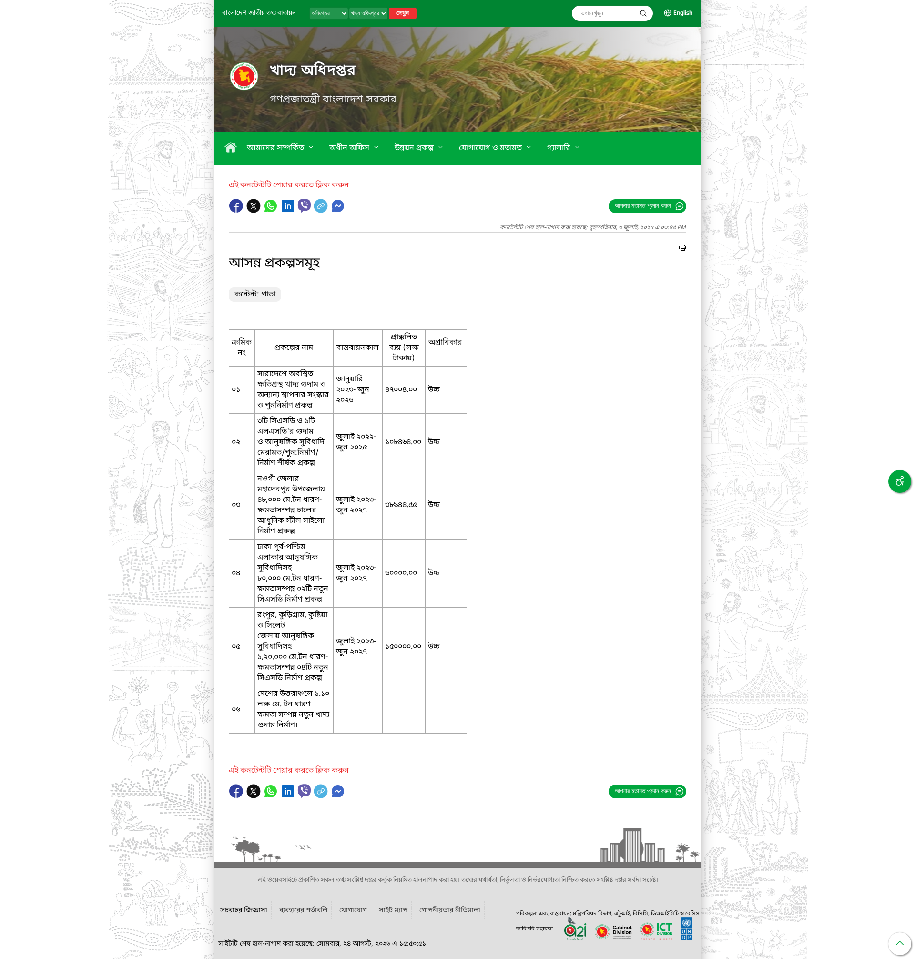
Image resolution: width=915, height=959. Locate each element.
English (682, 13)
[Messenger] (338, 210)
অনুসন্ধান (643, 13)
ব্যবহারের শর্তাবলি (303, 910)
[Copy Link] (321, 210)
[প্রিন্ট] (682, 249)
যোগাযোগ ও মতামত (491, 148)
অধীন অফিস (350, 148)
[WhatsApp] (271, 210)
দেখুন (402, 13)
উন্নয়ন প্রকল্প (415, 148)
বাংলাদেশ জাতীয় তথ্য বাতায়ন (259, 13)
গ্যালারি (559, 148)
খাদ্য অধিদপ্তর (313, 71)
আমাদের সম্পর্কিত (276, 148)
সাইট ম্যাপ (393, 910)
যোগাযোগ (353, 910)
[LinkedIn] (288, 210)
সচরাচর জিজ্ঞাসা (243, 910)
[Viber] (304, 206)
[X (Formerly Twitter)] (254, 210)
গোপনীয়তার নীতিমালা (449, 910)
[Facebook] (237, 210)
